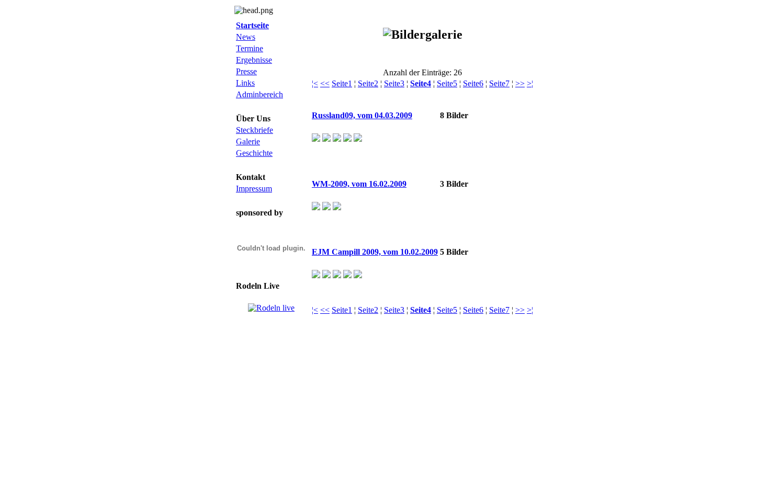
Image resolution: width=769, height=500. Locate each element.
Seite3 (394, 83)
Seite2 (368, 83)
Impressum (254, 188)
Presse (246, 71)
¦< (315, 83)
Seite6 (473, 83)
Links (245, 82)
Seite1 (342, 83)
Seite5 (447, 83)
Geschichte (254, 153)
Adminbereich (259, 94)
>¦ (530, 83)
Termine (249, 48)
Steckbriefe (254, 130)
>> (520, 83)
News (245, 36)
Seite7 (499, 83)
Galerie (248, 141)
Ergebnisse (254, 59)
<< (325, 83)
